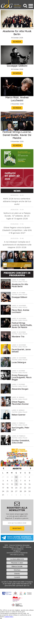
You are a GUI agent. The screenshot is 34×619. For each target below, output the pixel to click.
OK (1, 618)
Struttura (17, 570)
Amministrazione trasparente (17, 553)
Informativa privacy (17, 555)
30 (16, 477)
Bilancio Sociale (17, 566)
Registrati (17, 528)
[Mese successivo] (30, 468)
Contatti (17, 577)
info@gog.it (17, 551)
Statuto (17, 573)
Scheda (17, 41)
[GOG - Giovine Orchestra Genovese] (11, 4)
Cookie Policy (9, 616)
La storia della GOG (17, 559)
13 (16, 484)
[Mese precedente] (3, 468)
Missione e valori (17, 563)
